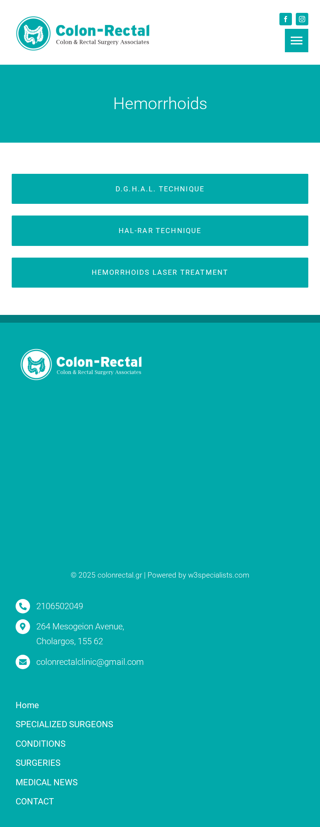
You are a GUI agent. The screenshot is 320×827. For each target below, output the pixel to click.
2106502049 (59, 606)
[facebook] (285, 19)
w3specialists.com (218, 575)
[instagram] (302, 19)
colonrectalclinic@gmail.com (90, 662)
